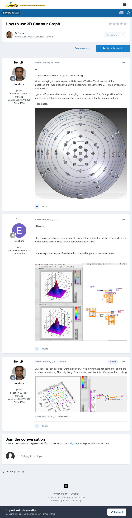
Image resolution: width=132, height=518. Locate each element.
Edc (18, 219)
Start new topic (83, 48)
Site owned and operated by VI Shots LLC (66, 497)
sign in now (76, 443)
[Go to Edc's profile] (19, 230)
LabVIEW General (44, 36)
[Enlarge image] (81, 301)
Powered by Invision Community (66, 500)
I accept (118, 512)
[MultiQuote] (37, 206)
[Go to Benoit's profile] (9, 34)
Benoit (21, 33)
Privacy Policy (60, 493)
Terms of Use (48, 514)
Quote (45, 206)
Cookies (75, 493)
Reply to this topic (113, 48)
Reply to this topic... (33, 456)
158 (20, 90)
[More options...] (124, 63)
